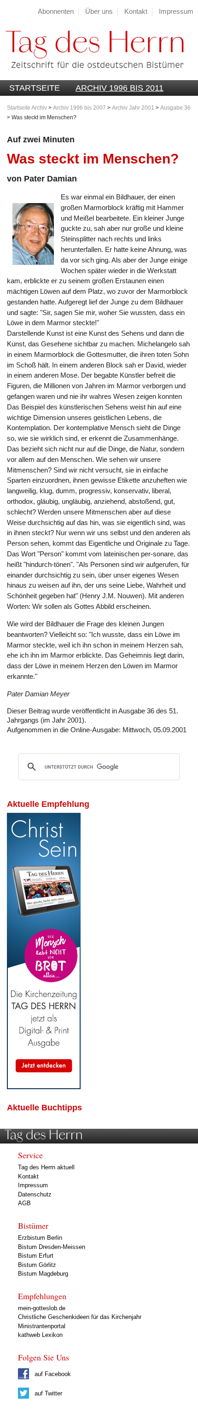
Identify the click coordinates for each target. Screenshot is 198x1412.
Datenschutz (35, 1194)
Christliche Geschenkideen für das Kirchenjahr (79, 1316)
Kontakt (135, 11)
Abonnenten (56, 11)
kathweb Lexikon (40, 1334)
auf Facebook (52, 1374)
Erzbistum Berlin (40, 1237)
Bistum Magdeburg (43, 1273)
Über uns (99, 11)
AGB (24, 1203)
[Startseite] (92, 75)
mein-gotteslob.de (41, 1308)
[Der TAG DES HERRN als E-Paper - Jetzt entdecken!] (44, 1087)
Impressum (176, 11)
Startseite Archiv (27, 108)
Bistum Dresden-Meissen (51, 1246)
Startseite (34, 88)
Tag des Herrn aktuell (46, 1167)
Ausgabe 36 (175, 108)
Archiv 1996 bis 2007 (79, 108)
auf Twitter (47, 1393)
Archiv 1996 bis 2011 (119, 88)
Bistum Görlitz (37, 1264)
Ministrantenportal (41, 1326)
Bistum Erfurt (35, 1255)
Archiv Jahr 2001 (133, 108)
